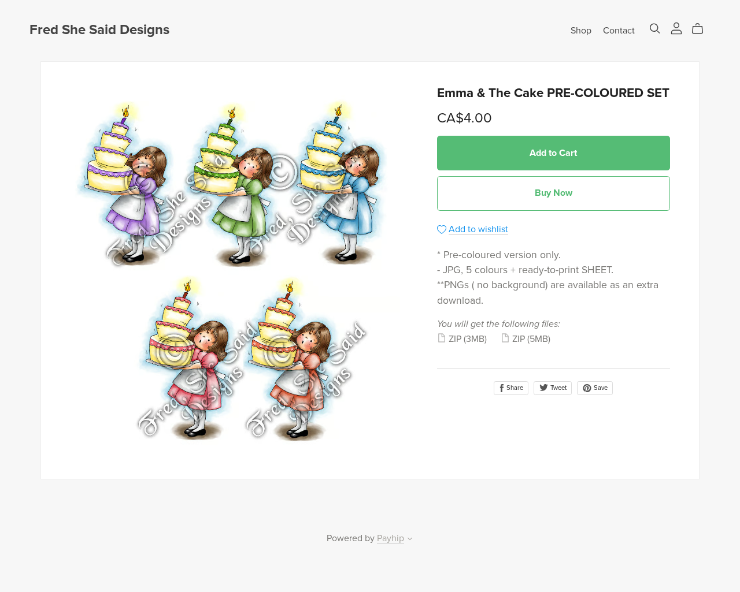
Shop (581, 30)
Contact (619, 30)
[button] (409, 540)
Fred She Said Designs (99, 29)
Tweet (558, 388)
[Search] (655, 28)
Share (514, 388)
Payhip (390, 538)
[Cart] (702, 29)
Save (600, 388)
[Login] (676, 27)
